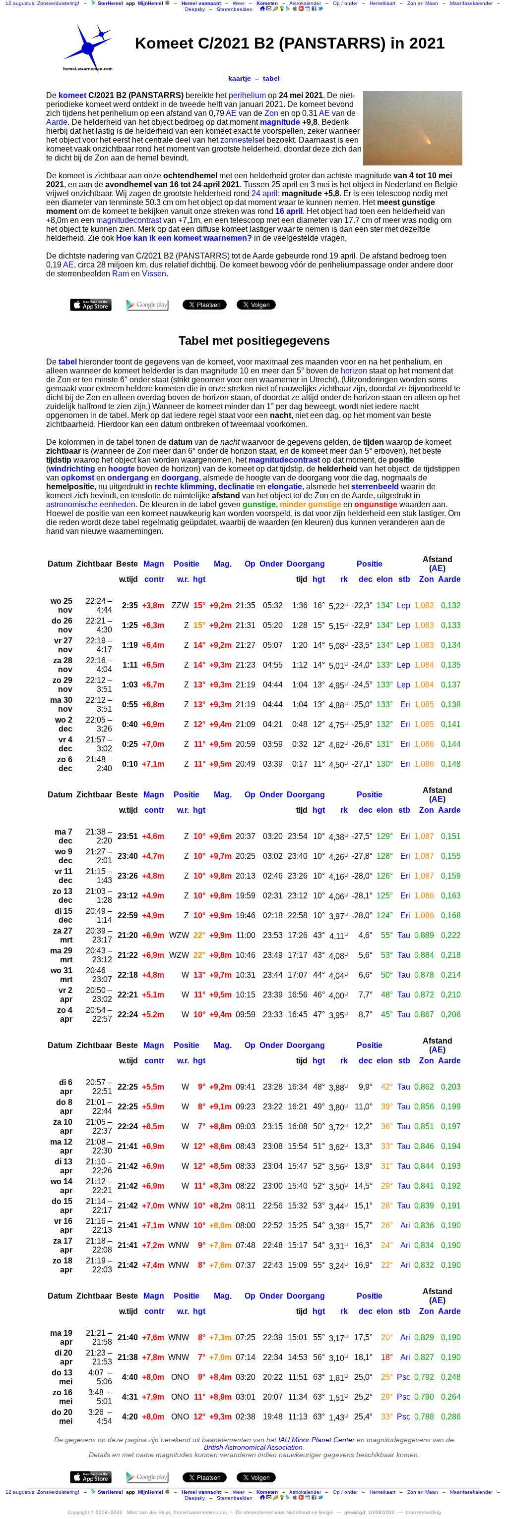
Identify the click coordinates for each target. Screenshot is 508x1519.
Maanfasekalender (471, 3)
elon (385, 579)
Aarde (56, 122)
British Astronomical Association (253, 1447)
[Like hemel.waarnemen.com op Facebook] (314, 8)
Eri (405, 704)
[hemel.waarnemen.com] (88, 48)
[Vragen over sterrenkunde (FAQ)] (281, 9)
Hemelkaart (382, 3)
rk (344, 579)
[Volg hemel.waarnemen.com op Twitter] (320, 8)
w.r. (183, 579)
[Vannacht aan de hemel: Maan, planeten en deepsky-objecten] (275, 9)
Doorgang (306, 564)
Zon (271, 113)
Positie (186, 564)
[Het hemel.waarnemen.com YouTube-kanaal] (301, 8)
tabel (271, 78)
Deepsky (195, 9)
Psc (403, 1377)
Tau (403, 935)
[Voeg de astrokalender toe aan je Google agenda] (307, 8)
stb (404, 579)
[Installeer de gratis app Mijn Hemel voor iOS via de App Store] (167, 2)
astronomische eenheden (90, 504)
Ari (405, 1225)
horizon (354, 371)
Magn (153, 564)
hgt (199, 579)
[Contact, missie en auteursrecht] (268, 9)
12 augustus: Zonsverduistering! (42, 3)
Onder (271, 564)
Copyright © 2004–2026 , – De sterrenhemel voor (200, 1512)
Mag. (223, 564)
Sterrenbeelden (235, 9)
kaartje (239, 78)
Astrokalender (305, 3)
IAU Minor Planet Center (316, 1440)
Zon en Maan (422, 3)
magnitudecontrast (128, 220)
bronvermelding (423, 1512)
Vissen (154, 273)
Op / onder (345, 3)
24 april (265, 193)
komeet (72, 95)
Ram (120, 273)
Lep (403, 605)
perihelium (247, 95)
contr (154, 579)
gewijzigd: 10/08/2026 (369, 1512)
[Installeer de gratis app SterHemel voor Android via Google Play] (93, 2)
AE (231, 113)
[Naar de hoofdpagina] (262, 9)
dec (366, 579)
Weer (239, 3)
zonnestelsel (242, 140)
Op (250, 564)
